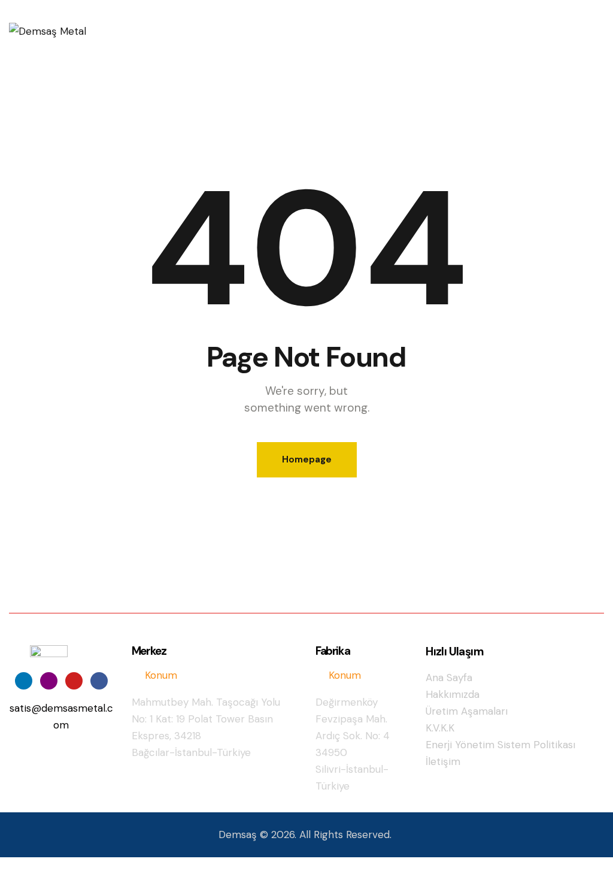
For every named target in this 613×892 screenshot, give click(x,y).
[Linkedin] (23, 681)
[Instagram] (48, 681)
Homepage (307, 459)
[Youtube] (74, 681)
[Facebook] (99, 681)
